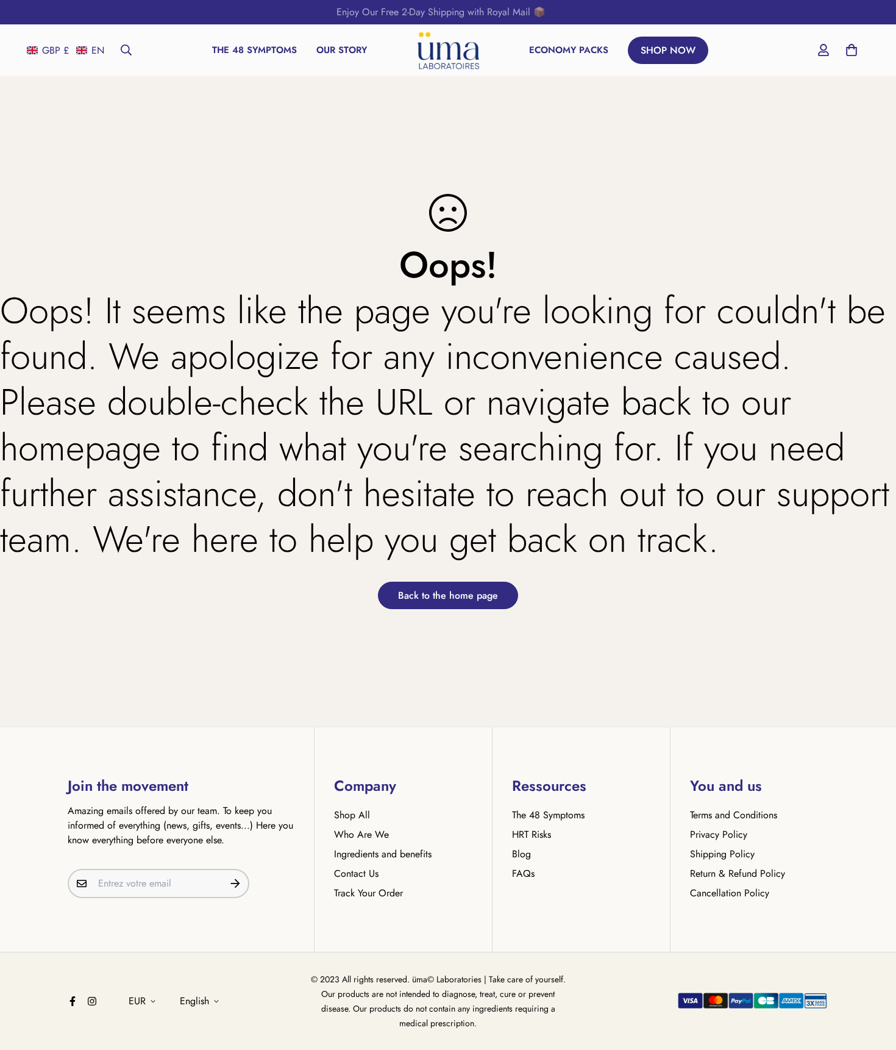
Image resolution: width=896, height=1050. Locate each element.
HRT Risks (531, 834)
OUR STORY (341, 50)
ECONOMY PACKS (568, 50)
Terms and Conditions (733, 815)
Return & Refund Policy (737, 873)
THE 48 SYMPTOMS (254, 50)
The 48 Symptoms (548, 815)
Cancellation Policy (729, 893)
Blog (521, 854)
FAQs (523, 873)
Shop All (352, 815)
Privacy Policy (718, 834)
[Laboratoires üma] (448, 50)
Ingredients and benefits (383, 854)
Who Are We (361, 834)
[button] (65, 50)
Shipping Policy (722, 854)
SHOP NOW (668, 50)
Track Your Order (368, 893)
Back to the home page (448, 595)
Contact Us (356, 873)
